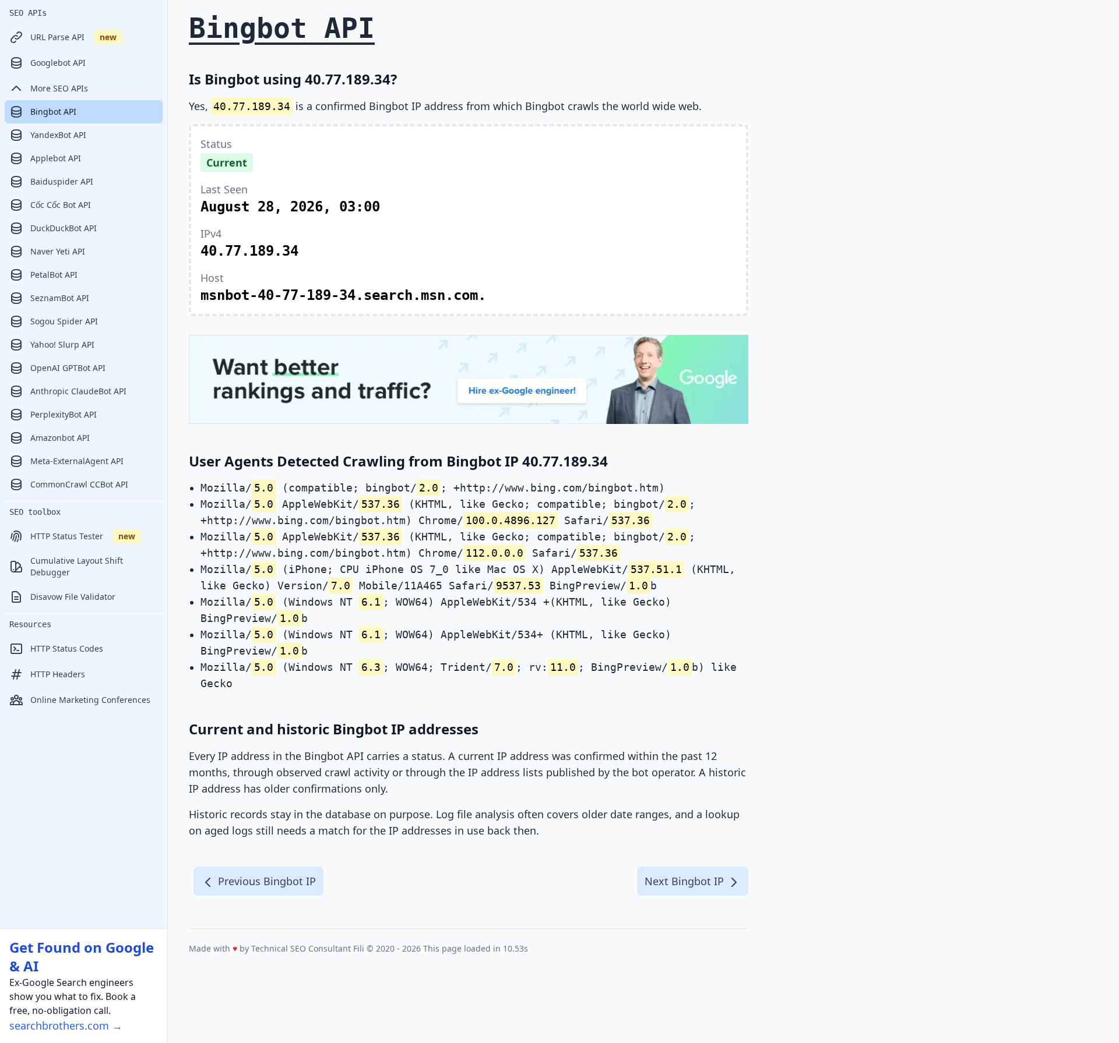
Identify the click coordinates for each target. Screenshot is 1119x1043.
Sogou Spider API (64, 321)
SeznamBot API (59, 297)
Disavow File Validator (72, 596)
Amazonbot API (60, 437)
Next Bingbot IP (686, 881)
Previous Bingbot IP (265, 881)
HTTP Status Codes (66, 648)
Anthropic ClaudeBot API (78, 391)
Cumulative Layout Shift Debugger (76, 566)
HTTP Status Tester (82, 536)
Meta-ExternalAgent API (77, 460)
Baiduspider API (61, 181)
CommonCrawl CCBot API (79, 484)
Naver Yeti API (57, 251)
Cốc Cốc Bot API (60, 204)
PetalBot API (54, 274)
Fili (358, 948)
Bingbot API (53, 111)
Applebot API (55, 158)
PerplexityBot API (63, 414)
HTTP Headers (57, 674)
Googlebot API (58, 62)
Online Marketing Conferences (90, 699)
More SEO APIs (59, 88)
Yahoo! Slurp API (62, 344)
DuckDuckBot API (63, 228)
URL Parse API (73, 37)
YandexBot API (58, 134)
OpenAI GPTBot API (67, 367)
